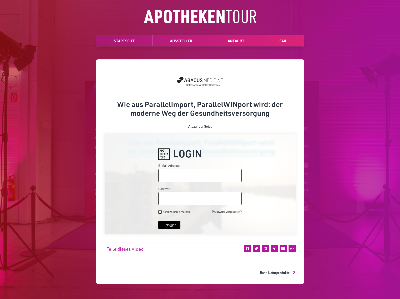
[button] (247, 248)
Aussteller (181, 40)
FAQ (282, 40)
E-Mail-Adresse (169, 165)
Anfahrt (236, 40)
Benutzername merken (176, 211)
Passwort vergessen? (227, 211)
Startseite (124, 40)
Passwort (164, 189)
